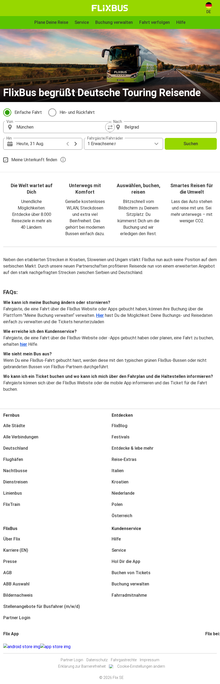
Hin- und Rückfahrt (77, 112)
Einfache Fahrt (28, 112)
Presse (10, 561)
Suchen (191, 143)
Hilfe (116, 539)
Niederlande (123, 493)
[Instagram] (207, 646)
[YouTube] (209, 646)
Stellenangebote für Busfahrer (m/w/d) (41, 606)
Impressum (149, 660)
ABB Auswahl (16, 584)
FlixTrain (11, 504)
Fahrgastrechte (124, 660)
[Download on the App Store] (55, 647)
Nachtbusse (15, 470)
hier (23, 344)
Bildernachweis (18, 595)
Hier (100, 315)
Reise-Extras (124, 459)
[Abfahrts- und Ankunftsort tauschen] (110, 127)
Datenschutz (97, 660)
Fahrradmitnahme (129, 595)
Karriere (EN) (15, 550)
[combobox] (61, 127)
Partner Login (16, 617)
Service (119, 550)
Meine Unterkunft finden (34, 159)
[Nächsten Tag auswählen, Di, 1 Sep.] (75, 144)
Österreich (122, 515)
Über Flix (11, 539)
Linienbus (12, 493)
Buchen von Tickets (131, 572)
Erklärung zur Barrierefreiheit (82, 666)
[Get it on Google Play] (21, 647)
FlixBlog (119, 425)
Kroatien (120, 481)
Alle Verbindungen (20, 436)
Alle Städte (14, 425)
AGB (7, 572)
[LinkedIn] (211, 646)
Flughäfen (13, 459)
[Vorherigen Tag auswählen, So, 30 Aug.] (67, 144)
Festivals (121, 436)
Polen (117, 504)
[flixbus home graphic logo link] (110, 8)
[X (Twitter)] (212, 646)
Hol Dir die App (126, 561)
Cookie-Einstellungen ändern (141, 666)
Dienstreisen (15, 481)
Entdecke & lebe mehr (132, 448)
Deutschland (15, 448)
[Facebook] (206, 646)
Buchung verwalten (130, 584)
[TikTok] (214, 646)
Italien (118, 470)
